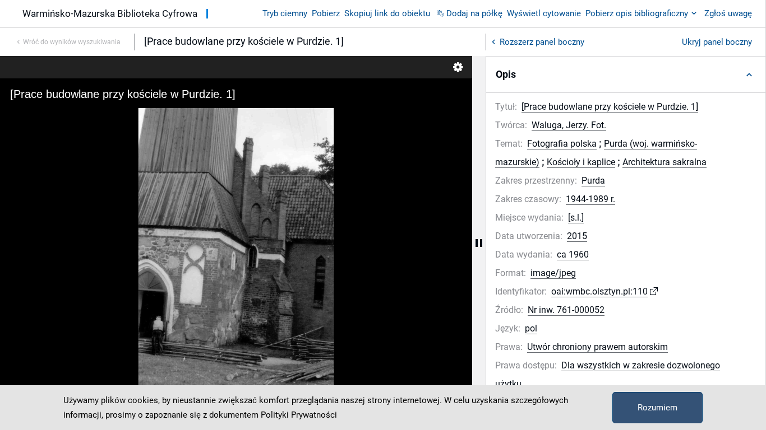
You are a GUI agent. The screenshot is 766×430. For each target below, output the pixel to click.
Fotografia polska (562, 143)
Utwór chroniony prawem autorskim (597, 347)
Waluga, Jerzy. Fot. (569, 125)
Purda (593, 180)
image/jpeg (553, 273)
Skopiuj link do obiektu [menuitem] (387, 13)
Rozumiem (657, 408)
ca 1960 (573, 254)
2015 (577, 236)
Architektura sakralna (664, 162)
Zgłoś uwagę (728, 13)
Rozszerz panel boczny (542, 42)
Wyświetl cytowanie (544, 13)
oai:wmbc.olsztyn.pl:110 (599, 291)
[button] (625, 74)
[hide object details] (479, 243)
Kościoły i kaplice (581, 162)
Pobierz (326, 13)
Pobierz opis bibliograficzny (636, 13)
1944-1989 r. (590, 199)
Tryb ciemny (284, 13)
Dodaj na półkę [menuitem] (474, 13)
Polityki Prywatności (299, 415)
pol (531, 328)
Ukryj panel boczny (717, 42)
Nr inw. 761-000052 (566, 310)
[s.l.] (576, 217)
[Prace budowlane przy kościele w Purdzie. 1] (610, 106)
